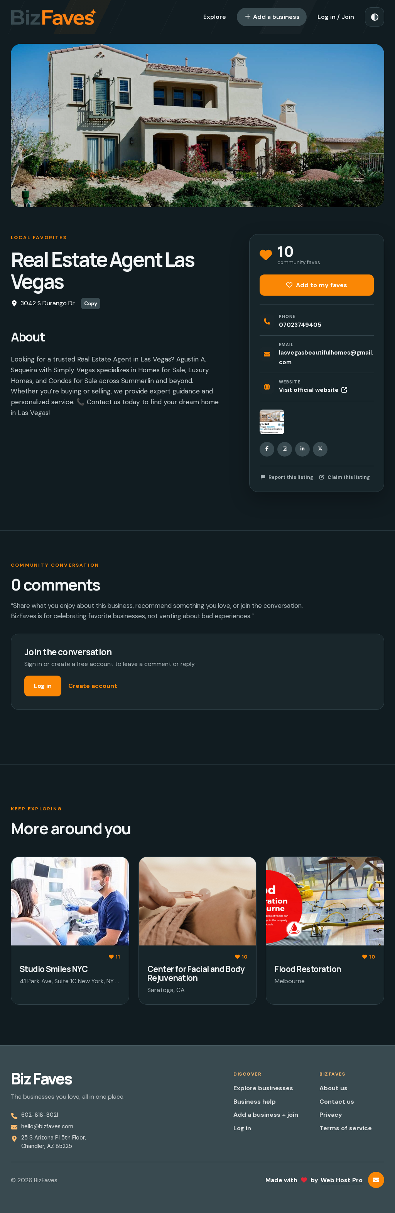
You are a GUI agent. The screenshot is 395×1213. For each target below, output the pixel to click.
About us (333, 1088)
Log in (43, 686)
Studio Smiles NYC (54, 969)
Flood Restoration (308, 969)
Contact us (336, 1102)
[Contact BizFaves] (376, 1180)
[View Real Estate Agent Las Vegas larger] (272, 422)
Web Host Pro (342, 1180)
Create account (92, 686)
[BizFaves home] (54, 17)
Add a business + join (265, 1115)
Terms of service (345, 1128)
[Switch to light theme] (374, 17)
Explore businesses (263, 1088)
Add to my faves (320, 285)
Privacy (330, 1115)
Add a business (276, 17)
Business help (254, 1102)
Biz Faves (41, 1078)
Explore (214, 17)
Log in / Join (335, 17)
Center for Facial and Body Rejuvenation (196, 973)
